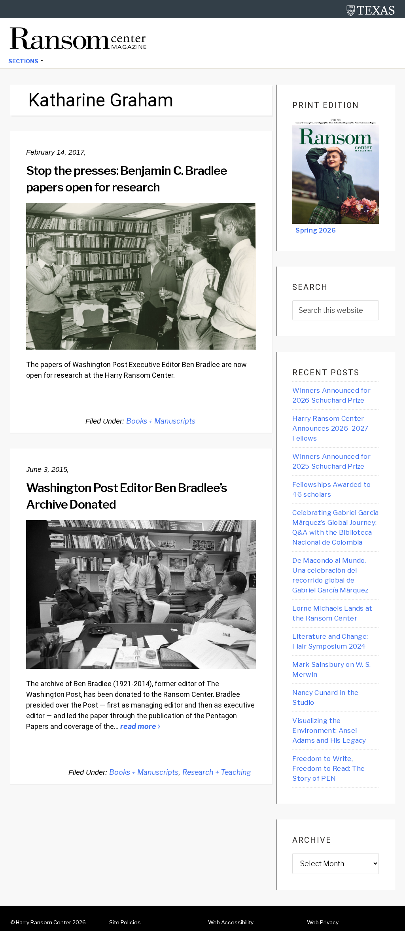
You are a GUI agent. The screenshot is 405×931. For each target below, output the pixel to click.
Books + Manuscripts (160, 421)
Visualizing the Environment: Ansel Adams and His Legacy (329, 730)
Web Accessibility (231, 922)
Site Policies (125, 922)
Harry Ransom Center (43, 922)
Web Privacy (323, 922)
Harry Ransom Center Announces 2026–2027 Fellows (330, 428)
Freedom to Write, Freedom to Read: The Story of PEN (328, 768)
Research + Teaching (216, 772)
